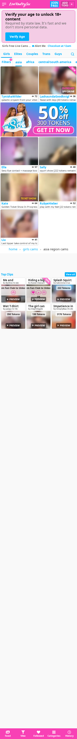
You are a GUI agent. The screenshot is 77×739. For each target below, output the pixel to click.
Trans (46, 54)
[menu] (4, 4)
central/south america (54, 62)
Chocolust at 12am (59, 46)
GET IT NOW (53, 130)
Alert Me (40, 46)
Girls (6, 54)
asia (18, 62)
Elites (18, 54)
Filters (7, 61)
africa (30, 62)
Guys (58, 54)
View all (70, 274)
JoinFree (54, 4)
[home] (20, 4)
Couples (32, 54)
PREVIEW (14, 299)
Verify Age (17, 37)
